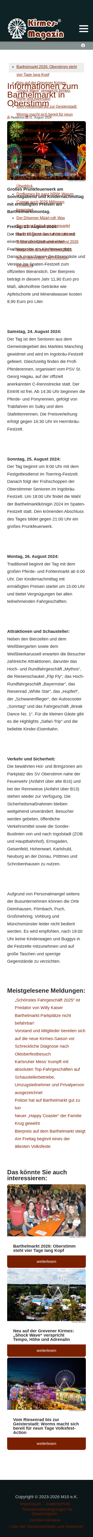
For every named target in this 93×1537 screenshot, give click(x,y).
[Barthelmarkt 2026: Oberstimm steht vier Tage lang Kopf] (46, 1212)
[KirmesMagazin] (36, 28)
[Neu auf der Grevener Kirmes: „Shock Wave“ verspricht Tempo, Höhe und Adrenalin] (46, 1296)
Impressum (30, 1504)
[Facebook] (83, 46)
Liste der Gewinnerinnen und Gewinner (46, 1526)
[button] (83, 28)
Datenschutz (58, 1504)
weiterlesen (46, 1261)
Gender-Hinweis (45, 1520)
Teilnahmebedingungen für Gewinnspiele (47, 1511)
